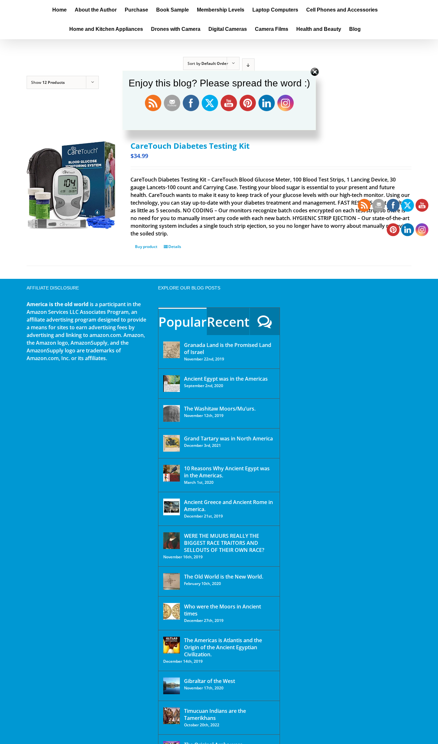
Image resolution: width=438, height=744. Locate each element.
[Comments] (265, 321)
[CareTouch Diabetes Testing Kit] (71, 184)
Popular (182, 322)
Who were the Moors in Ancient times (222, 610)
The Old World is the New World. (223, 576)
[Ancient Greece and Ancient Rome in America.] (171, 507)
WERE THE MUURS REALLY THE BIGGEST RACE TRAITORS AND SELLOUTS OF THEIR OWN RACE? (224, 543)
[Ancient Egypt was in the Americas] (171, 383)
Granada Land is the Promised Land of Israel (227, 348)
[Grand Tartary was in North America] (171, 443)
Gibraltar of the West (209, 681)
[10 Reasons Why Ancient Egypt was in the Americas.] (171, 473)
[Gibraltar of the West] (171, 686)
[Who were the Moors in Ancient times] (171, 611)
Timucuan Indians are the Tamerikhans (215, 714)
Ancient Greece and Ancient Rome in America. (228, 506)
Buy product (146, 246)
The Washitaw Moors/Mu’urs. (220, 408)
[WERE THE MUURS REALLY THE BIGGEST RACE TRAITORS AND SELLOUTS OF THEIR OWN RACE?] (171, 540)
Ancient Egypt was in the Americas (226, 378)
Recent (228, 322)
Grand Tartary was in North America (228, 438)
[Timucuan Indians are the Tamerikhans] (171, 715)
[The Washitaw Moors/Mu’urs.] (171, 413)
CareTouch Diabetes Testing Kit (190, 145)
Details (174, 246)
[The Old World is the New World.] (171, 581)
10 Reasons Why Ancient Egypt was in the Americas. (227, 472)
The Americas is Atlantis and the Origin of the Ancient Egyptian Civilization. (223, 647)
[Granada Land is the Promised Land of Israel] (171, 349)
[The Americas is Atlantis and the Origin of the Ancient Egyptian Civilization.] (171, 645)
